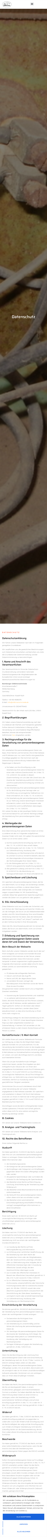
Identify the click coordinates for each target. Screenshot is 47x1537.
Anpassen (24, 1524)
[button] (32, 4)
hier (13, 735)
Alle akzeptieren (24, 1517)
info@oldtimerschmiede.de (18, 702)
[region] (23, 1515)
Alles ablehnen (23, 1531)
